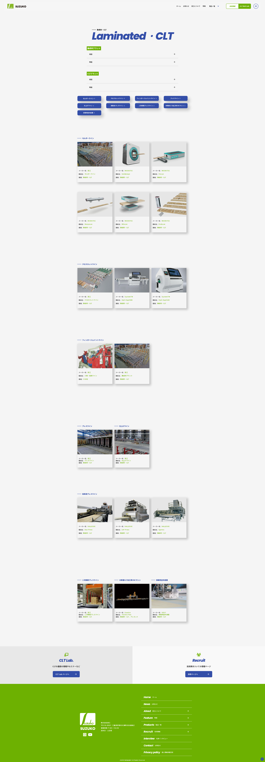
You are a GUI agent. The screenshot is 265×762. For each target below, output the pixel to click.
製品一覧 (212, 6)
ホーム (178, 6)
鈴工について (196, 6)
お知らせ (186, 6)
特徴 (204, 6)
